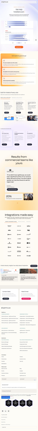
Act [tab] (25, 42)
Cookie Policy (3, 424)
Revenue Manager (5, 344)
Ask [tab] (12, 42)
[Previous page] (34, 126)
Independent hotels (24, 316)
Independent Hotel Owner (6, 350)
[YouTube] (8, 413)
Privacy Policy (3, 421)
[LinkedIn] (5, 413)
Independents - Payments (25, 325)
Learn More (17, 146)
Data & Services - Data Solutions (8, 332)
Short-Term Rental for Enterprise (26, 350)
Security (21, 363)
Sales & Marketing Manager (7, 348)
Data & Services (5, 330)
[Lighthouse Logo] (5, 2)
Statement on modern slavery (5, 426)
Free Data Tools (23, 375)
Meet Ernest (4, 146)
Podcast (3, 377)
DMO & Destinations (24, 352)
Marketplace (4, 365)
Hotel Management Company (25, 348)
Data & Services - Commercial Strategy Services (9, 335)
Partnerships (4, 361)
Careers (21, 359)
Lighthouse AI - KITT (23, 334)
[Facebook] (2, 413)
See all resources (34, 268)
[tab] (6, 98)
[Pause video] (36, 40)
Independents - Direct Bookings (26, 322)
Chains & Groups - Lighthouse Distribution (10, 325)
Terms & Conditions (4, 419)
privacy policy (29, 397)
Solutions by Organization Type (26, 342)
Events (3, 373)
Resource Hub (4, 370)
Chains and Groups (5, 316)
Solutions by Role (5, 342)
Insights (21, 373)
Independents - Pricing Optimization (27, 318)
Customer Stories (5, 375)
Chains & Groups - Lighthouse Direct (8, 322)
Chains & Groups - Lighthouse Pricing (9, 318)
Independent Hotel (23, 346)
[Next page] (36, 126)
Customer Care (23, 361)
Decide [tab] (19, 42)
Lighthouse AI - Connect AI (25, 332)
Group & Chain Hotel (24, 344)
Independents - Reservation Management (28, 327)
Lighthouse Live (23, 377)
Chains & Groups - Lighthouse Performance (10, 320)
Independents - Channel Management (27, 320)
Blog (20, 370)
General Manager (5, 346)
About (3, 359)
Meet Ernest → (19, 47)
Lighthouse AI (22, 330)
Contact (3, 363)
